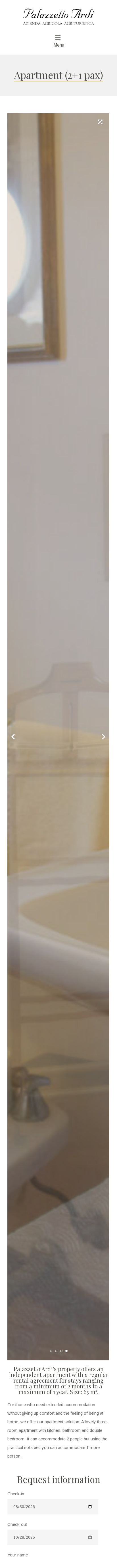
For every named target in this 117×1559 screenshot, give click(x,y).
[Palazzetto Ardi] (58, 14)
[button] (103, 119)
